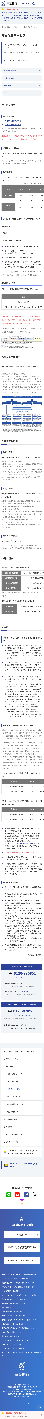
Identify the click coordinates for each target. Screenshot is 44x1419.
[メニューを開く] (40, 3)
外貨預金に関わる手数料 (24, 843)
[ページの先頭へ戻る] (39, 1408)
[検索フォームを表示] (33, 3)
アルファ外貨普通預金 (13, 121)
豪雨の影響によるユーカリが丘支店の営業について (23, 12)
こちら (16, 139)
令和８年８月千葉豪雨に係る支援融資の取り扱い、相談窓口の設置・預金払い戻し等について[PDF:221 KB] (23, 18)
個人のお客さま (5, 27)
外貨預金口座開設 (10, 70)
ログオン (25, 3)
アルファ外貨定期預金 (13, 124)
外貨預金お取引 (9, 78)
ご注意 (6, 93)
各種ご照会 (7, 85)
